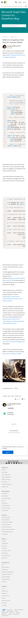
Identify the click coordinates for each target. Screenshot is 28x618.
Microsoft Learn (4, 569)
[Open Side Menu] (2, 2)
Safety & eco (4, 614)
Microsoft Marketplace (6, 576)
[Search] (16, 2)
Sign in (8, 452)
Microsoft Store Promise (6, 508)
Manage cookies (5, 612)
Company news (4, 593)
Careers (3, 588)
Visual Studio (4, 581)
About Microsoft (5, 590)
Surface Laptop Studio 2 (6, 474)
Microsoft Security (5, 543)
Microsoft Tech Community (6, 574)
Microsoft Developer (5, 567)
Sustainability (4, 605)
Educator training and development (8, 529)
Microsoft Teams (5, 553)
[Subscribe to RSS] (19, 463)
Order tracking (4, 503)
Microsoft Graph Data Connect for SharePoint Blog (12, 6)
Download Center (5, 496)
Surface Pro (4, 469)
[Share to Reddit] (14, 463)
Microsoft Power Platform (6, 550)
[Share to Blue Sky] (16, 463)
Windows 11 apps (5, 486)
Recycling (10, 614)
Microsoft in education (6, 517)
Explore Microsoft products (6, 484)
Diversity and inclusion (6, 600)
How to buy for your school (6, 526)
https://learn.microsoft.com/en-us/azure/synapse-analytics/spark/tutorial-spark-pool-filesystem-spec (14, 321)
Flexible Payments (5, 510)
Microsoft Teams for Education (7, 522)
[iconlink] (4, 413)
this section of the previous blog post (13, 341)
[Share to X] (11, 463)
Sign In (24, 2)
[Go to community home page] (5, 2)
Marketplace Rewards (6, 579)
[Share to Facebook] (9, 463)
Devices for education (6, 519)
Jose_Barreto (10, 46)
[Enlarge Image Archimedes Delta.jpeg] (14, 370)
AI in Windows (4, 481)
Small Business (4, 557)
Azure (3, 564)
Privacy (16, 611)
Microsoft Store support (6, 498)
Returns (3, 500)
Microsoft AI (4, 541)
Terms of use (11, 612)
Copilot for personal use (6, 479)
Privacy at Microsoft (5, 595)
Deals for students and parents (7, 531)
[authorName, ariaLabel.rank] (4, 47)
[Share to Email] (21, 463)
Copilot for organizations (6, 477)
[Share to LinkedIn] (6, 463)
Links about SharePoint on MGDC (12, 353)
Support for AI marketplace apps (7, 572)
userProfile (11, 408)
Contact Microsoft (10, 611)
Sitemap (3, 611)
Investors (3, 598)
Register (20, 2)
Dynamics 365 (4, 545)
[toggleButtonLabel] (26, 6)
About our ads (16, 614)
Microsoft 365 (4, 548)
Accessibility (4, 603)
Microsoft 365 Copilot (6, 555)
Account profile (4, 493)
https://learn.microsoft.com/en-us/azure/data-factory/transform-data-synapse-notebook (13, 298)
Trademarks (18, 612)
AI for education (5, 534)
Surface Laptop (4, 472)
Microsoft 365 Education (6, 524)
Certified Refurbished (5, 505)
